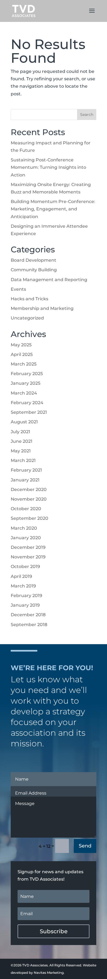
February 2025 (27, 373)
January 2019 (25, 605)
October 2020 (26, 508)
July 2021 (20, 431)
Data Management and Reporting (49, 279)
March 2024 (24, 393)
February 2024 (27, 402)
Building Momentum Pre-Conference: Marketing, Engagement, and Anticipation (53, 209)
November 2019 (28, 557)
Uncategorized (27, 318)
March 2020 (24, 528)
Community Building (34, 269)
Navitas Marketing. (49, 973)
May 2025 (21, 344)
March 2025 (23, 364)
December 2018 (28, 614)
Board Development (33, 260)
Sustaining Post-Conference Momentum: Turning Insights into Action (48, 167)
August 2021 (24, 421)
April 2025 (22, 354)
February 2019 (26, 595)
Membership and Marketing (42, 308)
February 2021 (26, 470)
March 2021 (23, 460)
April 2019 (21, 576)
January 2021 (25, 480)
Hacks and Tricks (29, 298)
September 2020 (29, 518)
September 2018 (29, 624)
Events (18, 289)
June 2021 (21, 441)
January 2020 (26, 537)
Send (85, 846)
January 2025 (25, 383)
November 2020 (29, 499)
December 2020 (29, 489)
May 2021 (21, 450)
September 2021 (29, 412)
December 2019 (28, 547)
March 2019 (23, 586)
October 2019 (25, 566)
